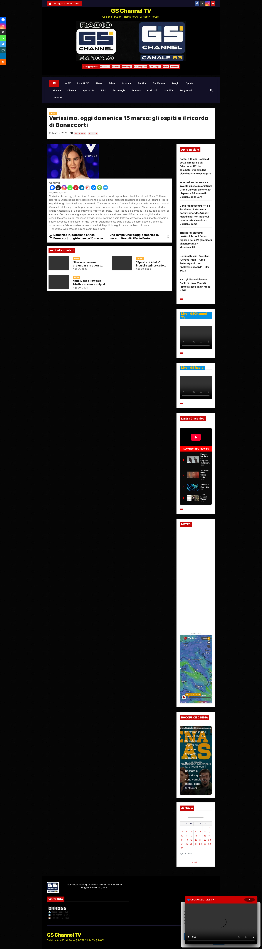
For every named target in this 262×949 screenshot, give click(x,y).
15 (205, 835)
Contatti (57, 97)
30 (209, 844)
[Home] (54, 83)
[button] (211, 90)
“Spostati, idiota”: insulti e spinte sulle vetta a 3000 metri (150, 265)
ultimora (116, 67)
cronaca (174, 67)
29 (205, 844)
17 (182, 840)
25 (186, 844)
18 (187, 840)
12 (191, 835)
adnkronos (105, 67)
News (99, 83)
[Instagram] (64, 187)
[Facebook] (52, 187)
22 (205, 840)
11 (187, 835)
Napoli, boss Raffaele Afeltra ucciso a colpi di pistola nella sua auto (89, 284)
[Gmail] (87, 187)
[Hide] (1, 68)
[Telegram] (105, 187)
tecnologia (127, 67)
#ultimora (93, 133)
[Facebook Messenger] (93, 187)
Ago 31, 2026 (80, 269)
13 (196, 835)
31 (182, 848)
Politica (142, 83)
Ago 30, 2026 (143, 269)
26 (191, 844)
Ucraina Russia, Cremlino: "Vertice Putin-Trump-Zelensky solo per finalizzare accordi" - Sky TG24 (195, 263)
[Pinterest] (76, 187)
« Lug (194, 862)
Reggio (175, 83)
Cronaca (126, 83)
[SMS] (99, 187)
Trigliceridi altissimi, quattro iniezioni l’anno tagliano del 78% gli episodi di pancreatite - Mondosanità (196, 240)
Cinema (71, 90)
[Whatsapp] (70, 187)
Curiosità (152, 90)
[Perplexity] (3, 50)
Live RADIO (83, 83)
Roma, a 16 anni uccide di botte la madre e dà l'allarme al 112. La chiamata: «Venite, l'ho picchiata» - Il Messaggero (195, 166)
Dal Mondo (159, 83)
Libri (103, 90)
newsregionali (140, 67)
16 (209, 835)
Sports (190, 83)
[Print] (3, 62)
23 (209, 840)
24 (182, 844)
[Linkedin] (81, 187)
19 (191, 840)
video (165, 67)
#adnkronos (80, 133)
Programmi (186, 90)
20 (196, 840)
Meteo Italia (196, 633)
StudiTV (168, 90)
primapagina (155, 67)
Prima (112, 83)
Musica (57, 90)
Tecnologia (119, 90)
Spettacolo (88, 90)
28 (200, 844)
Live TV (67, 83)
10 (182, 835)
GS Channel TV (131, 10)
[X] (58, 187)
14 (200, 835)
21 (200, 840)
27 (196, 844)
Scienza (136, 90)
